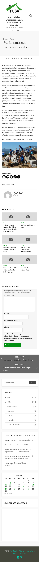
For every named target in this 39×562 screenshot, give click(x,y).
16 (33, 485)
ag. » (10, 493)
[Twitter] (11, 176)
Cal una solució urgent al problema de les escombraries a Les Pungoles (10, 228)
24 (6, 489)
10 (6, 485)
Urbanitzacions (21, 406)
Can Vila (22, 416)
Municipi (21, 397)
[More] (18, 176)
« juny (6, 493)
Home (5, 39)
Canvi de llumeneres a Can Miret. (28, 269)
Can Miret (22, 411)
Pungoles (22, 420)
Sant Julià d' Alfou (22, 425)
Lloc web (7, 327)
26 (14, 489)
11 (10, 485)
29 (28, 489)
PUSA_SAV (17, 58)
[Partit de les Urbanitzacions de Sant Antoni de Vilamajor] (14, 8)
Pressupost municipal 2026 (23, 440)
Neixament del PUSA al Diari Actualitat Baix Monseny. (10, 270)
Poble (12, 39)
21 (23, 487)
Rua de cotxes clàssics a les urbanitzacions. (26, 249)
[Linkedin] (15, 176)
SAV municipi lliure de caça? (28, 226)
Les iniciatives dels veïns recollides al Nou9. (9, 249)
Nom (6, 314)
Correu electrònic (12, 320)
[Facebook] (4, 176)
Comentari (9, 296)
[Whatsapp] (7, 176)
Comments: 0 (27, 58)
